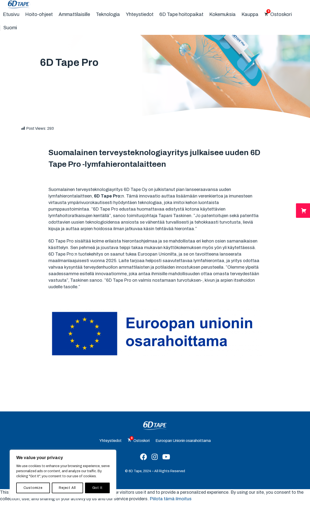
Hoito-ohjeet (39, 14)
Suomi (10, 27)
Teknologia (108, 14)
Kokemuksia (222, 14)
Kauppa (249, 14)
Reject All (67, 488)
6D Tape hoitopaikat (181, 14)
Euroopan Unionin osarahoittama (183, 441)
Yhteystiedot (140, 14)
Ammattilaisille (74, 14)
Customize (33, 488)
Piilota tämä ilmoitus (171, 498)
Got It (97, 488)
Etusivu (11, 14)
